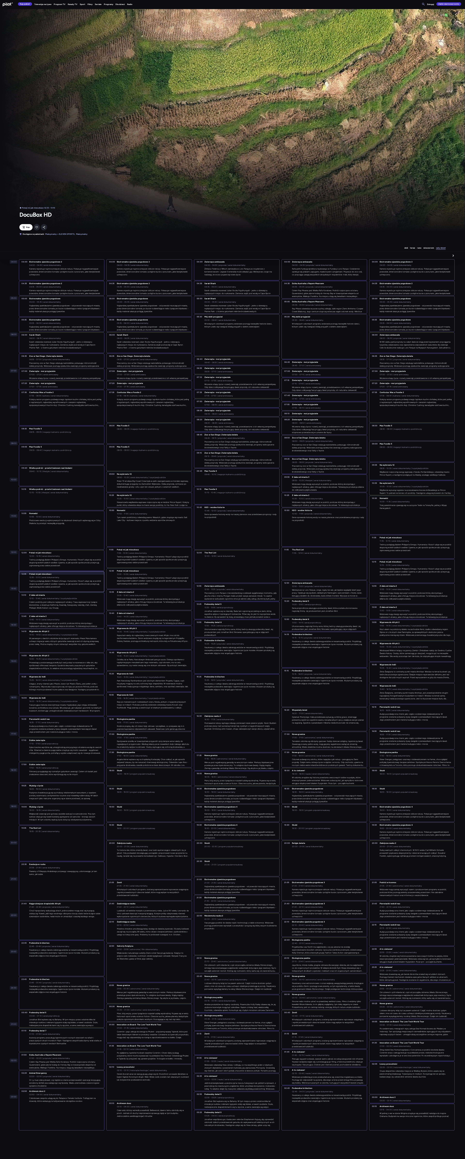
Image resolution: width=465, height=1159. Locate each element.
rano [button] (419, 248)
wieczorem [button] (428, 248)
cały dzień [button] (441, 248)
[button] (453, 255)
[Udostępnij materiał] (44, 227)
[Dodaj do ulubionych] (37, 227)
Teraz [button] (412, 248)
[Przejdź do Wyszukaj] (423, 4)
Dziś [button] (406, 248)
